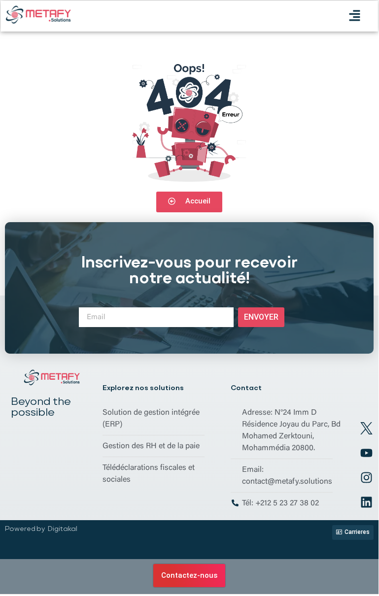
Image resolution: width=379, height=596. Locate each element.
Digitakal (62, 528)
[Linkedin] (366, 502)
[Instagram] (366, 477)
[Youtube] (366, 452)
